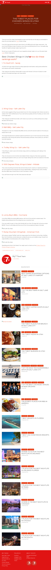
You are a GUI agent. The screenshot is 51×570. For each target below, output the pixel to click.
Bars (23, 288)
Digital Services (5, 557)
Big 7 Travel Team (27, 23)
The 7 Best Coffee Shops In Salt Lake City (35, 308)
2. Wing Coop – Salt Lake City (13, 109)
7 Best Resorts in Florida (32, 418)
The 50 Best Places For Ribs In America (34, 402)
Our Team (4, 560)
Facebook (16, 555)
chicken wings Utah (19, 250)
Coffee (23, 304)
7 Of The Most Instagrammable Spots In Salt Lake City (35, 369)
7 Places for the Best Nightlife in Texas (35, 486)
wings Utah (27, 250)
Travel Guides (34, 382)
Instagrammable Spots (25, 365)
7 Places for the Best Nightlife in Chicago (35, 519)
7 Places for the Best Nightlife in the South (35, 536)
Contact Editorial (5, 562)
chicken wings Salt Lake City (8, 250)
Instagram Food (17, 557)
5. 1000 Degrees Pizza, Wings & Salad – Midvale (20, 164)
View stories (16, 258)
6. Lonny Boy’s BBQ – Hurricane (14, 215)
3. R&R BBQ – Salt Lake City (12, 127)
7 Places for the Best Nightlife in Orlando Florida (35, 469)
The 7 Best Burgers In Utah (33, 351)
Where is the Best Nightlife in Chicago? (34, 503)
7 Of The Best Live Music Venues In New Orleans (35, 385)
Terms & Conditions (6, 564)
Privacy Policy (5, 565)
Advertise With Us (6, 558)
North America (24, 271)
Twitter (15, 560)
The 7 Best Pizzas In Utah (32, 334)
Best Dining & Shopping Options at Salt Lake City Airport (35, 274)
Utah (17, 41)
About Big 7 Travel (6, 555)
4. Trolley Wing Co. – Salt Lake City (15, 147)
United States (31, 271)
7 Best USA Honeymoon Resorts (35, 435)
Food (23, 321)
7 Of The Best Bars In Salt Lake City (34, 291)
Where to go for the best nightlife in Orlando (32, 452)
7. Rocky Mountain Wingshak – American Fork (20, 232)
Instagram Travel (17, 558)
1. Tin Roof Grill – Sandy (11, 63)
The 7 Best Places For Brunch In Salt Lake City (34, 325)
